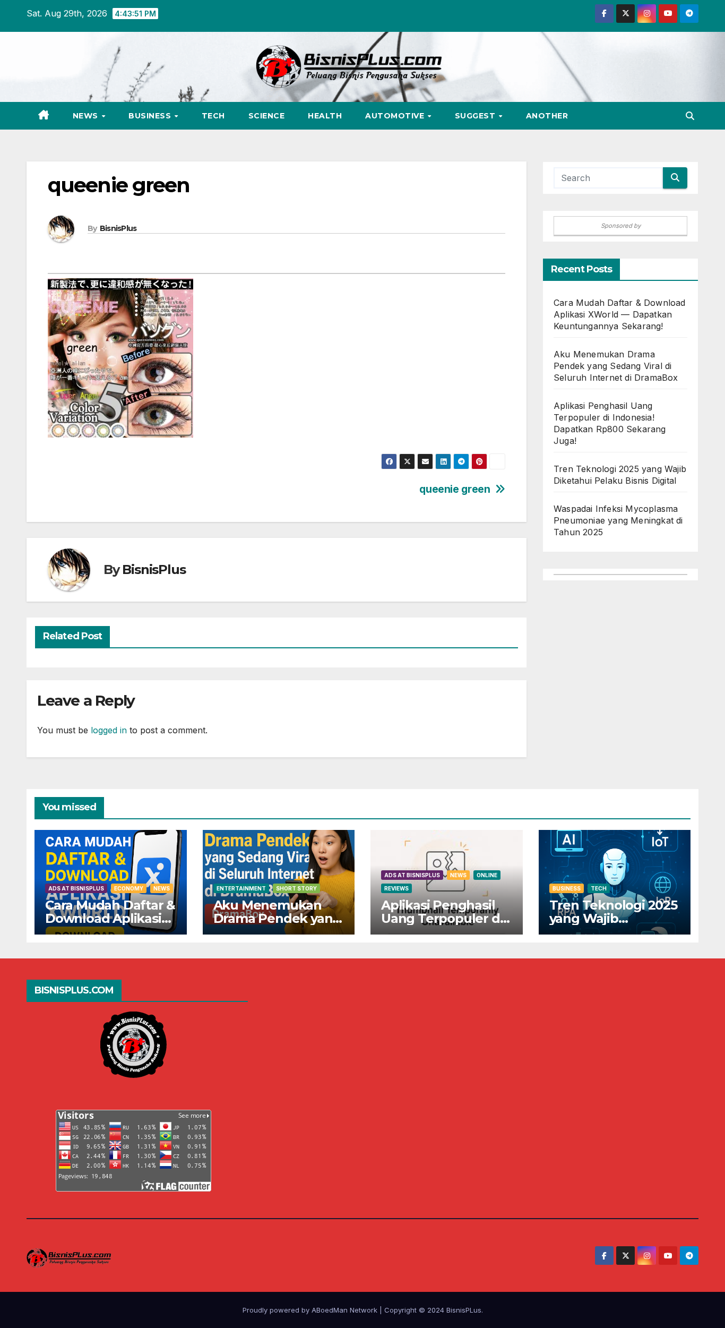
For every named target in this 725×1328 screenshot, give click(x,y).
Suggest (476, 116)
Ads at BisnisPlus (76, 888)
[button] (690, 115)
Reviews (396, 888)
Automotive (396, 116)
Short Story (296, 888)
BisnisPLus (463, 1310)
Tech (213, 116)
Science (266, 116)
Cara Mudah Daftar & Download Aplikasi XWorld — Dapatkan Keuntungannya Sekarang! (620, 314)
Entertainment (241, 888)
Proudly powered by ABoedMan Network (311, 1310)
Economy (128, 888)
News (87, 116)
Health (325, 116)
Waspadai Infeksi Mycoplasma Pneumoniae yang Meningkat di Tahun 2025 (618, 520)
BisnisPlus (118, 228)
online (487, 875)
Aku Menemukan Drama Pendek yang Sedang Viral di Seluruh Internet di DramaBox (616, 366)
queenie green (454, 489)
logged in (109, 730)
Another (547, 116)
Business (151, 116)
